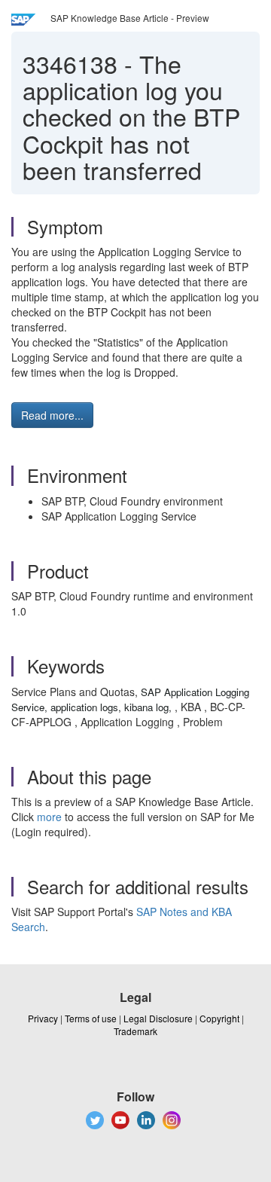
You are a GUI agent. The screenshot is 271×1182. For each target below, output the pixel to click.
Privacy (43, 1018)
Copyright (219, 1018)
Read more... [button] (52, 415)
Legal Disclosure (158, 1018)
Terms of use (91, 1018)
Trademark (135, 1031)
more (49, 816)
